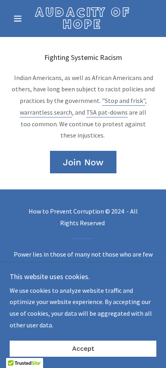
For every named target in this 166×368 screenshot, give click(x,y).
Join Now (83, 162)
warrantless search (46, 112)
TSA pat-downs (107, 112)
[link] (83, 18)
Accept (83, 349)
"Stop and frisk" (123, 101)
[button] (21, 18)
